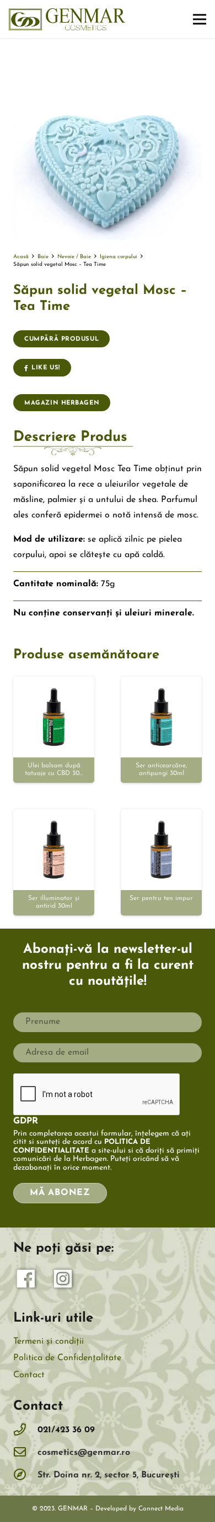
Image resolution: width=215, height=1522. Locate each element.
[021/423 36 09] (25, 1430)
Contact (29, 1375)
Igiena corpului (118, 257)
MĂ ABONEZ (60, 1192)
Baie (43, 257)
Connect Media (161, 1508)
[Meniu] (199, 19)
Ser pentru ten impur (161, 898)
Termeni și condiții (48, 1341)
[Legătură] (67, 19)
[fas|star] (26, 1281)
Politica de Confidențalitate (67, 1358)
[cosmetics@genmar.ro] (25, 1453)
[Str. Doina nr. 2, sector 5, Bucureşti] (25, 1475)
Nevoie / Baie (74, 257)
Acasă (21, 257)
